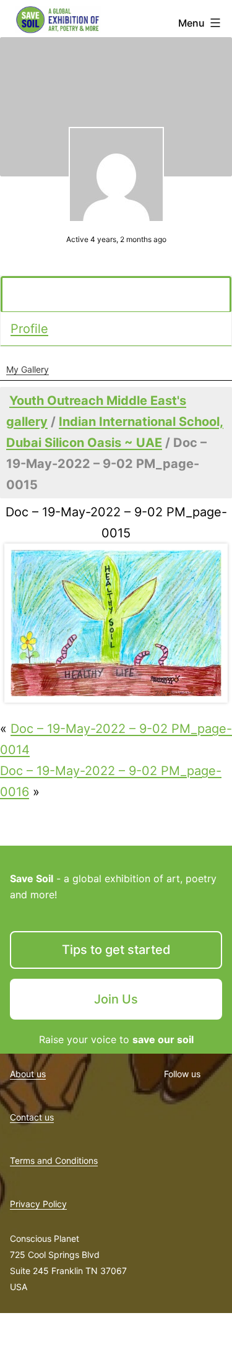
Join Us (116, 999)
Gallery (32, 294)
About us (28, 1074)
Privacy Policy (38, 1204)
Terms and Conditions (54, 1160)
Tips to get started (116, 949)
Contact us (32, 1117)
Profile (29, 328)
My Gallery (27, 369)
